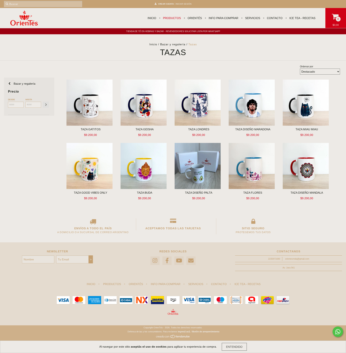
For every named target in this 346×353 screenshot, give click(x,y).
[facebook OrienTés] (167, 260)
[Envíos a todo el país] (93, 222)
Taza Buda (144, 192)
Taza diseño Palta (198, 192)
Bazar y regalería (172, 44)
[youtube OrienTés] (179, 260)
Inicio (152, 18)
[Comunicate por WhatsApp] (338, 332)
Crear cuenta (166, 4)
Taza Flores (252, 192)
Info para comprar (223, 18)
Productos (171, 18)
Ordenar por (306, 66)
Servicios (252, 18)
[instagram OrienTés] (155, 260)
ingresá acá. (184, 331)
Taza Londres (198, 129)
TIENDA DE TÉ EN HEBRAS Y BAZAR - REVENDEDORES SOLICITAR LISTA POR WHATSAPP (173, 31)
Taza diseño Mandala (307, 192)
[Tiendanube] (173, 337)
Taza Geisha (145, 129)
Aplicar (46, 105)
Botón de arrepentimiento (205, 331)
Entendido (234, 346)
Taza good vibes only (90, 192)
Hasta (28, 99)
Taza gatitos (91, 129)
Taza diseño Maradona (252, 129)
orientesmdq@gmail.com (297, 259)
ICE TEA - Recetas (302, 18)
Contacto (274, 18)
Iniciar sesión (183, 4)
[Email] (191, 260)
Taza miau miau (307, 129)
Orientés (194, 18)
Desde (11, 99)
